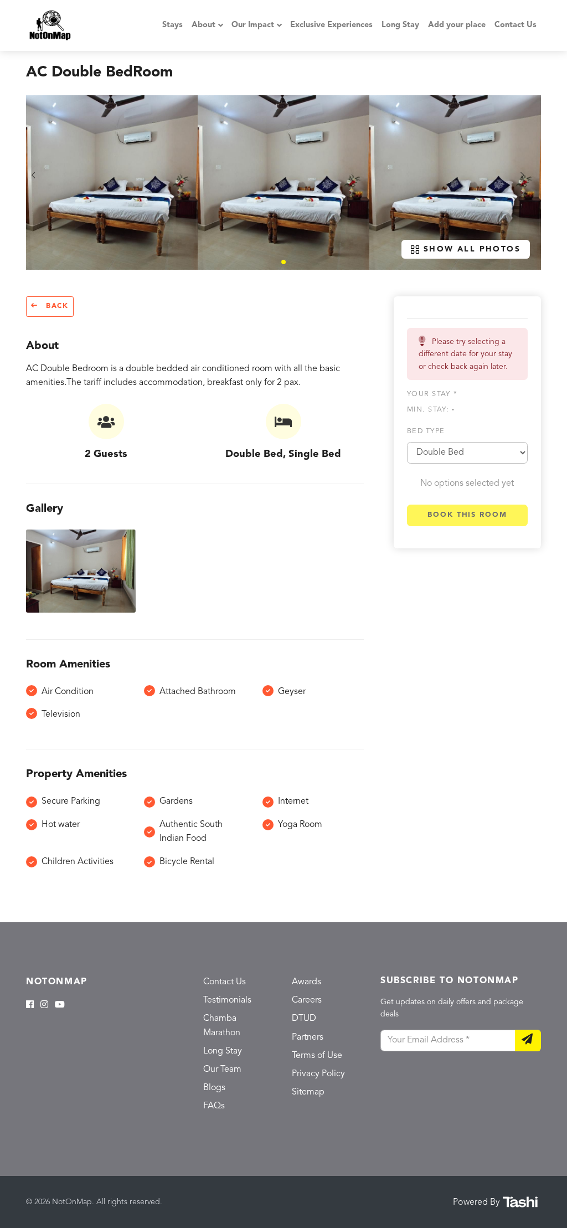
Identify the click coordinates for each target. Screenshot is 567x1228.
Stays (172, 25)
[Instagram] (44, 1005)
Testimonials (227, 1000)
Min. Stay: (431, 409)
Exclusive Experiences (331, 25)
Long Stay (400, 25)
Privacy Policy (318, 1074)
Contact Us (515, 25)
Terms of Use (317, 1055)
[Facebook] (30, 1005)
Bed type (426, 431)
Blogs (214, 1087)
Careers (307, 1000)
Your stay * (432, 394)
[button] (283, 262)
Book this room (467, 514)
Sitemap (308, 1092)
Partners (307, 1037)
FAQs (214, 1106)
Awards (306, 982)
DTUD (304, 1018)
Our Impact (252, 25)
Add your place (457, 25)
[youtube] (60, 1005)
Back (56, 306)
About (203, 25)
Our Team (222, 1069)
